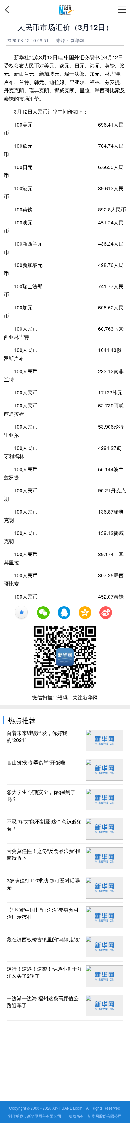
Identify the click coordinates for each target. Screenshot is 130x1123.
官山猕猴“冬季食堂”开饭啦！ (38, 762)
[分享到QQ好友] (64, 612)
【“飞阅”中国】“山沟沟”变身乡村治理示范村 (43, 913)
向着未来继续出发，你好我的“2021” (37, 736)
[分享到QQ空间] (85, 612)
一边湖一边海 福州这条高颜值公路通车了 (43, 1002)
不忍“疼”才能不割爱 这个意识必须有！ (44, 825)
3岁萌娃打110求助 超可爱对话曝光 (43, 884)
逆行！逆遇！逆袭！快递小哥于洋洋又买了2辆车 (44, 972)
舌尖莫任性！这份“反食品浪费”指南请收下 (43, 854)
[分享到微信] (43, 612)
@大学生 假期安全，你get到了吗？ (41, 795)
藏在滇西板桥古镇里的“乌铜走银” (43, 939)
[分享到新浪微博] (105, 612)
